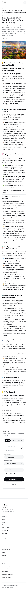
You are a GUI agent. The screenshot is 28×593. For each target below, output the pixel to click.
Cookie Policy (5, 571)
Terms (3, 587)
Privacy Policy (5, 568)
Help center (4, 546)
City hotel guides (6, 527)
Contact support (6, 549)
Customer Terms (6, 566)
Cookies (11, 587)
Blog (3, 8)
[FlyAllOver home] (4, 2)
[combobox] (13, 446)
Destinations (5, 533)
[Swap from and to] (21, 448)
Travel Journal (5, 536)
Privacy (7, 587)
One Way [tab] (8, 440)
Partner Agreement (6, 577)
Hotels (3, 522)
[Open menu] (24, 2)
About (3, 519)
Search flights (13, 479)
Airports (4, 525)
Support (4, 538)
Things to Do (5, 530)
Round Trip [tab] (14, 440)
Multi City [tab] (20, 440)
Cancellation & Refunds (7, 574)
